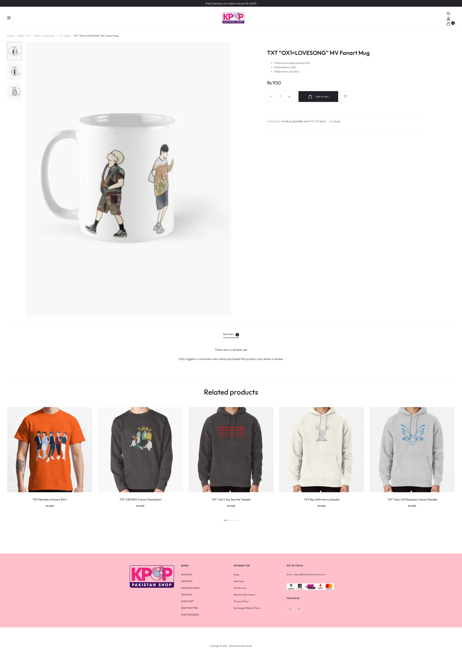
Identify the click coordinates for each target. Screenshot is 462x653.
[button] (225, 519)
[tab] (231, 334)
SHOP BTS (186, 574)
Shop (236, 574)
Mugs (337, 121)
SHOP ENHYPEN (189, 608)
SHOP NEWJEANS (190, 614)
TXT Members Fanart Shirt (50, 499)
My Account (240, 587)
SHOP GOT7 (187, 601)
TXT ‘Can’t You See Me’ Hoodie (231, 499)
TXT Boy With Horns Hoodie (321, 499)
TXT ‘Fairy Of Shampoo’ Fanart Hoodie (412, 499)
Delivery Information (244, 594)
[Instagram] (299, 608)
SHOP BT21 (186, 581)
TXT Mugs (64, 35)
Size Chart (239, 581)
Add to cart (321, 96)
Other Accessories (44, 35)
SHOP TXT (24, 35)
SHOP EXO (186, 594)
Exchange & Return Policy (247, 608)
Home (10, 35)
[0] (448, 23)
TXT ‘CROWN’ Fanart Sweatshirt (140, 499)
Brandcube (246, 645)
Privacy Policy (241, 601)
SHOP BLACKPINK (190, 587)
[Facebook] (290, 608)
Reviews (230, 334)
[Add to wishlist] (345, 96)
